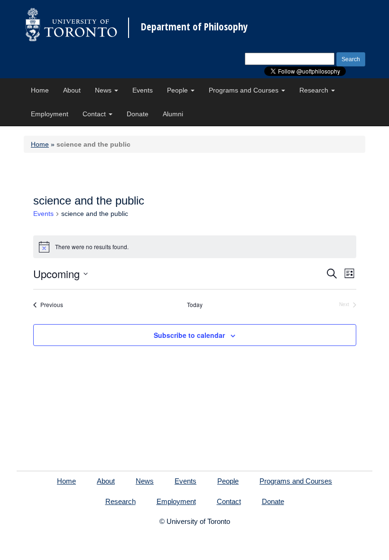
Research (314, 90)
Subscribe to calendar (189, 335)
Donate (137, 114)
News (104, 90)
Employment (49, 114)
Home (40, 90)
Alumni (173, 114)
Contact (95, 114)
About (72, 90)
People (178, 90)
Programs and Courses (244, 90)
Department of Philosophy (194, 26)
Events (142, 90)
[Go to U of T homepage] (71, 24)
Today (195, 304)
